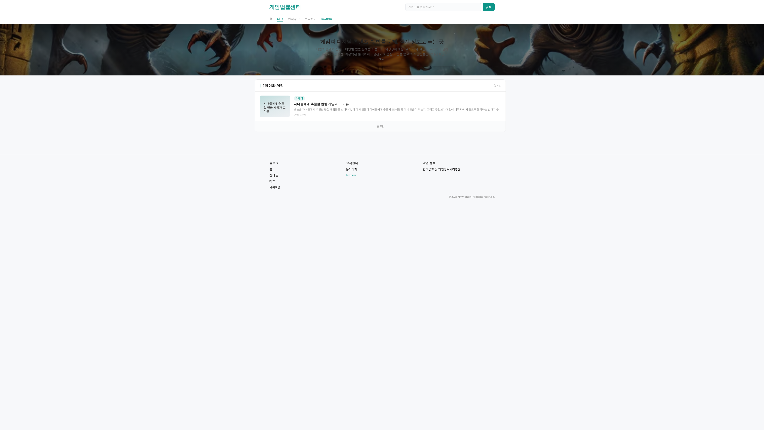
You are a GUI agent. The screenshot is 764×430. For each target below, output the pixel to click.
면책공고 (294, 19)
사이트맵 (275, 187)
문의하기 (311, 19)
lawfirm (326, 19)
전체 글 (274, 175)
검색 (488, 7)
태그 (280, 19)
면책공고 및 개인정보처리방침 (442, 169)
